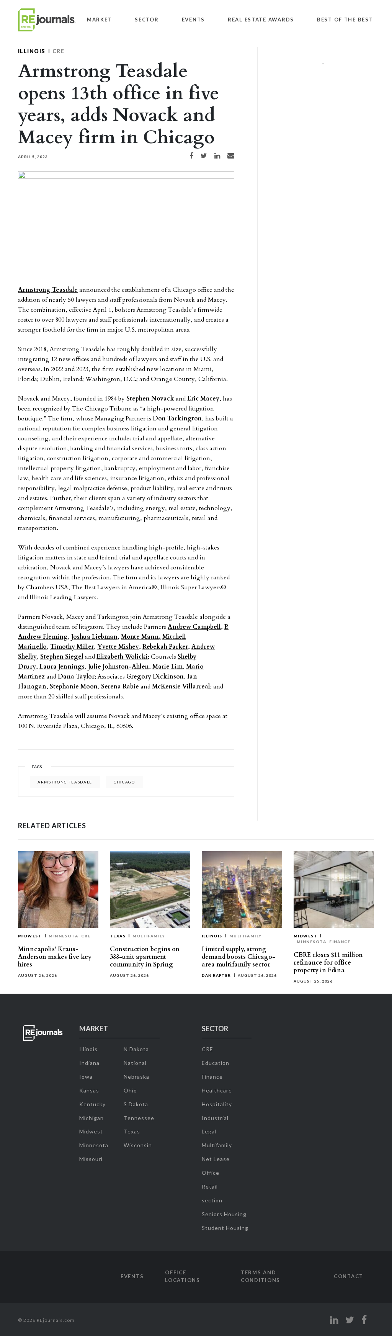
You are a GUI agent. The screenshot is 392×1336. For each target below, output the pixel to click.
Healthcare (217, 1090)
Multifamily (148, 936)
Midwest (30, 936)
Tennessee (139, 1118)
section (212, 1200)
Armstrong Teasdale (48, 290)
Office (210, 1172)
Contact (348, 1276)
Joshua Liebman (94, 637)
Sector (146, 19)
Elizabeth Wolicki (122, 656)
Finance (339, 941)
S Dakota (136, 1104)
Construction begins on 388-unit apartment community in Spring (145, 957)
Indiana (89, 1063)
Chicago (124, 782)
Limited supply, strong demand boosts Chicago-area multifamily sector (238, 957)
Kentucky (92, 1104)
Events (193, 19)
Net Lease (216, 1159)
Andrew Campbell (194, 627)
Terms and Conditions (260, 1276)
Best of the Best (345, 19)
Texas (118, 936)
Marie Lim (167, 666)
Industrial (215, 1118)
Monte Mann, (141, 637)
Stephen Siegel (61, 656)
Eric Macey (203, 398)
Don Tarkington (177, 418)
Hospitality (217, 1104)
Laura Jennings (62, 666)
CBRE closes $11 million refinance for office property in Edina (328, 963)
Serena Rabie (120, 686)
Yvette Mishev (118, 647)
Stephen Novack (150, 398)
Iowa (86, 1076)
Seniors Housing (224, 1214)
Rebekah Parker (165, 647)
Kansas (89, 1090)
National (135, 1063)
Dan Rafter (216, 975)
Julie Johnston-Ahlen (118, 666)
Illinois (32, 51)
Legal (209, 1131)
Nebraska (136, 1076)
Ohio (130, 1090)
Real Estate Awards (261, 19)
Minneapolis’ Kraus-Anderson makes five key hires (54, 957)
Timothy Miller (72, 647)
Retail (210, 1186)
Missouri (91, 1159)
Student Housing (225, 1228)
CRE (58, 51)
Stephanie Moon (74, 686)
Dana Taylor (76, 676)
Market (99, 19)
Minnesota (63, 936)
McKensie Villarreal (181, 686)
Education (215, 1063)
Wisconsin (138, 1145)
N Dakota (136, 1049)
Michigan (91, 1118)
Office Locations (182, 1276)
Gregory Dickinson (155, 676)
